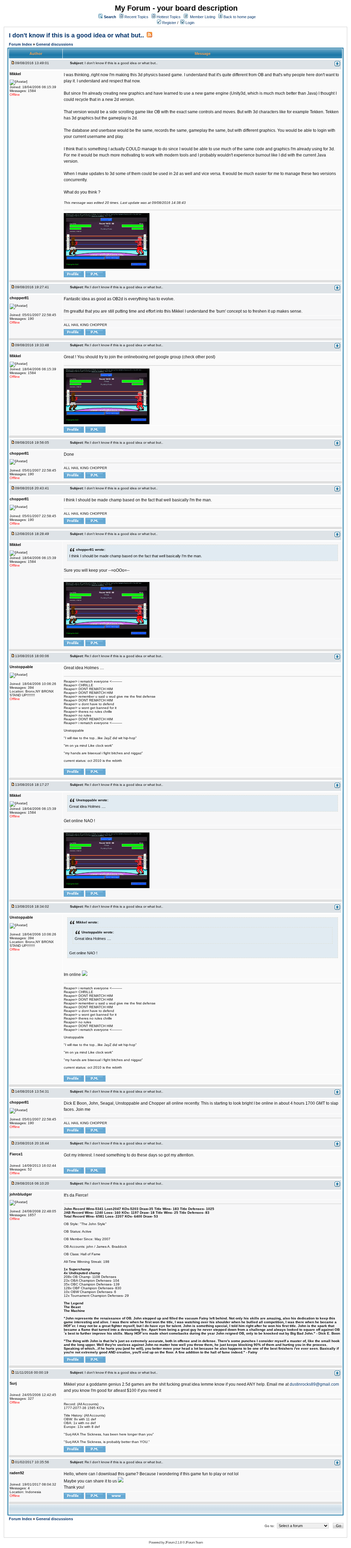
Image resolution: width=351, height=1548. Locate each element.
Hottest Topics (169, 17)
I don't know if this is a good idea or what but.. (76, 35)
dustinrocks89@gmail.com (314, 1384)
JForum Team (194, 1542)
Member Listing (202, 17)
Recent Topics (136, 17)
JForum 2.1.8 (173, 1542)
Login (189, 23)
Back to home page (239, 17)
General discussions (54, 44)
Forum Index (21, 44)
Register (168, 23)
